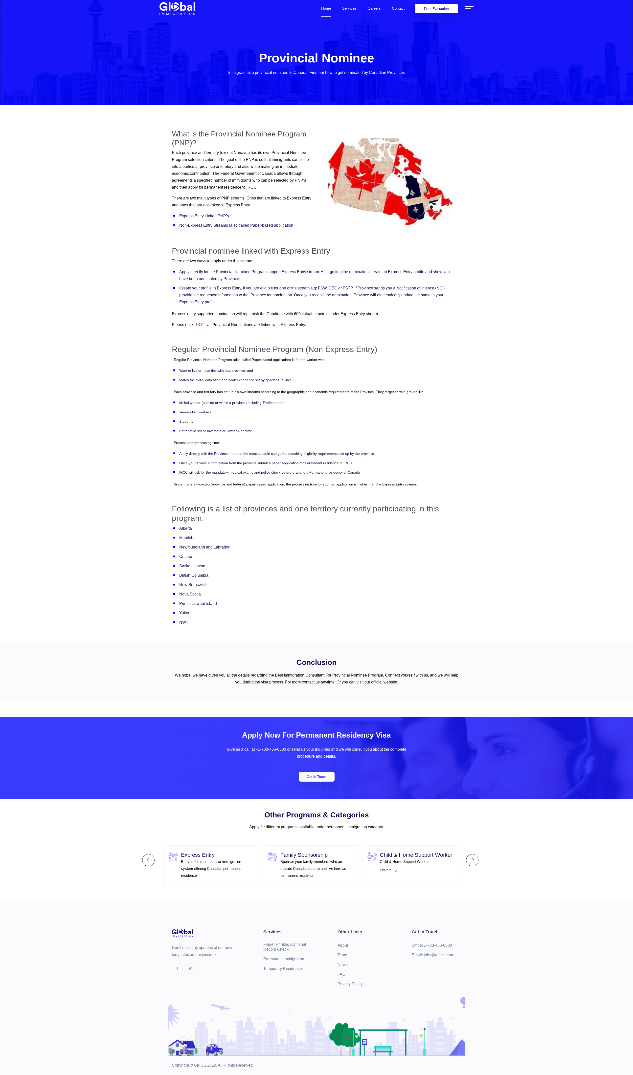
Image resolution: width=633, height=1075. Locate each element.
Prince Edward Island (198, 603)
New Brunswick (193, 585)
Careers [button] (374, 8)
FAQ (341, 974)
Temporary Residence (282, 968)
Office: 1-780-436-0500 (432, 945)
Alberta (185, 528)
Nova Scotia (190, 594)
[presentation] (148, 860)
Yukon (184, 613)
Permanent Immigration (283, 959)
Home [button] (326, 8)
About (343, 945)
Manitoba (187, 538)
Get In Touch (317, 777)
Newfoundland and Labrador (204, 547)
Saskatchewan (192, 566)
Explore (386, 870)
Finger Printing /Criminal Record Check (284, 946)
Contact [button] (398, 8)
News (343, 965)
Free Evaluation (436, 9)
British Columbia (193, 575)
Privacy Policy (350, 984)
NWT (183, 622)
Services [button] (349, 8)
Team (342, 955)
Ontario (185, 556)
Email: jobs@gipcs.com (432, 955)
